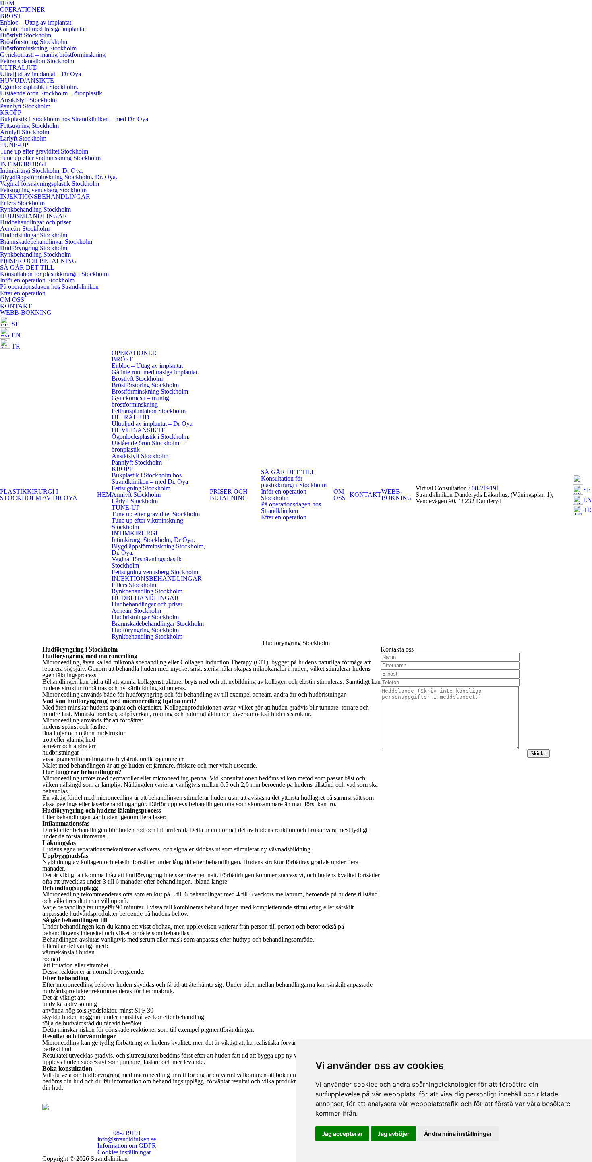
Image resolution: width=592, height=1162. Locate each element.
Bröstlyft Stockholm (25, 35)
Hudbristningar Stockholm (33, 235)
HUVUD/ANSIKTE (27, 80)
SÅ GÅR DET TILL (27, 267)
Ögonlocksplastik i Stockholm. (39, 86)
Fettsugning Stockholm (29, 125)
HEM (104, 494)
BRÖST (10, 15)
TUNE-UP (14, 144)
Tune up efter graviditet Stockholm (44, 151)
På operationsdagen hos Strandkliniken (49, 286)
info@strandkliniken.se (126, 1139)
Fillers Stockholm (22, 202)
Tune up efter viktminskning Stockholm (50, 157)
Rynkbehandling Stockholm (35, 209)
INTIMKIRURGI (23, 164)
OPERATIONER (22, 9)
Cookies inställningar (124, 1152)
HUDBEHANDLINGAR (33, 215)
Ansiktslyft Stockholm (28, 99)
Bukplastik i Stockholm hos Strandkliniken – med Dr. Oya (74, 119)
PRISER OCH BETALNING (38, 260)
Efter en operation (23, 293)
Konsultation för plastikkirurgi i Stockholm (54, 273)
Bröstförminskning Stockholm (38, 48)
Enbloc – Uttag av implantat (35, 22)
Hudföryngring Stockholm (33, 248)
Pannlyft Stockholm (25, 106)
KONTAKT (16, 306)
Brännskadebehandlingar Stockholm (46, 241)
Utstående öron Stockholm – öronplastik (51, 93)
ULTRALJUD (19, 67)
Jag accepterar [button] (342, 1133)
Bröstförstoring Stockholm (33, 41)
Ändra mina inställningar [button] (458, 1133)
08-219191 (485, 488)
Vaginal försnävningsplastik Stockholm (49, 183)
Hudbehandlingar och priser (35, 222)
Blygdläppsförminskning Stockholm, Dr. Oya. (58, 177)
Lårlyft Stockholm (23, 138)
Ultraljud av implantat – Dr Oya (40, 74)
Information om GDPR (126, 1145)
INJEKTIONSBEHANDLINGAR (45, 196)
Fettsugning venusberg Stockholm (43, 190)
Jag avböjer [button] (393, 1133)
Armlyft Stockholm (24, 132)
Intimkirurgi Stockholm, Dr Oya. (41, 170)
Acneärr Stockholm (25, 228)
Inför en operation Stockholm (37, 280)
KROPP (10, 112)
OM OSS (12, 299)
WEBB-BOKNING (26, 312)
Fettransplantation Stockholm (37, 61)
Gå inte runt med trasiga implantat (43, 28)
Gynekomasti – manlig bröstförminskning (53, 54)
